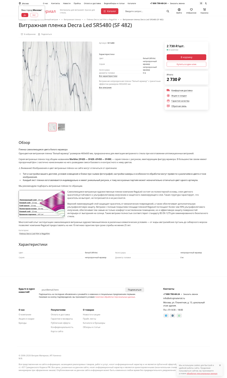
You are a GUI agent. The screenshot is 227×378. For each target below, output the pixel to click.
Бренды (23, 322)
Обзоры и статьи (91, 327)
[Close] (220, 365)
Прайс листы (89, 318)
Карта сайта (57, 331)
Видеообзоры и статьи (114, 3)
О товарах (88, 310)
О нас (45, 3)
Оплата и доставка (92, 3)
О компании (25, 314)
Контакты (55, 3)
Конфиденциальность (62, 327)
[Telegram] (166, 315)
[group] (57, 80)
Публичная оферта (60, 322)
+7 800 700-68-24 (158, 3)
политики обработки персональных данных (115, 297)
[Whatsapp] (179, 315)
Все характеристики (108, 76)
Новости (67, 3)
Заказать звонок (177, 3)
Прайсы (77, 3)
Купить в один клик (186, 64)
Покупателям (58, 310)
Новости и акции (91, 314)
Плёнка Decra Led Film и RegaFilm (34, 233)
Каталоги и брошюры (94, 322)
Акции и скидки (26, 318)
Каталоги (132, 3)
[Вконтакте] (172, 315)
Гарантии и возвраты (62, 318)
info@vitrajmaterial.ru (174, 298)
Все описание (105, 87)
